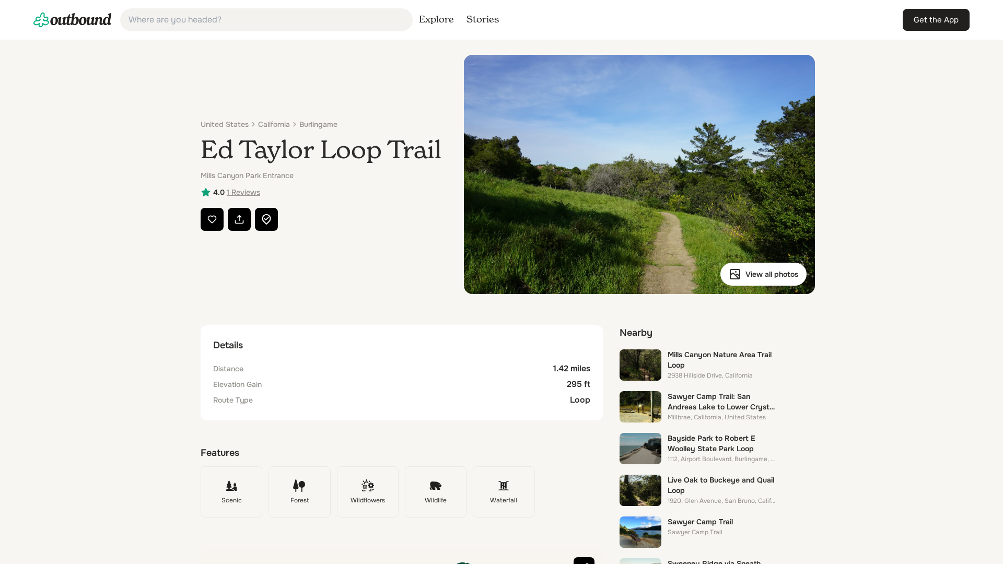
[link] (72, 20)
